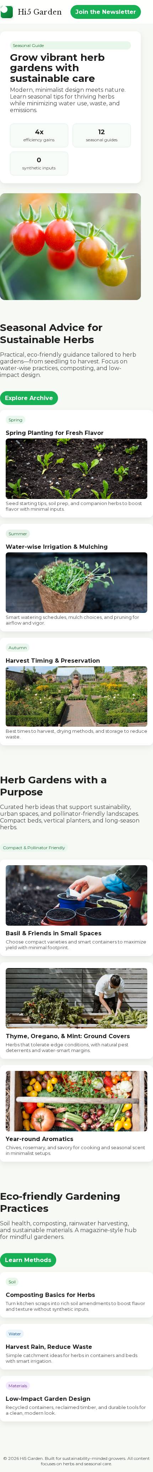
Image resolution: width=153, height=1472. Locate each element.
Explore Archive (29, 398)
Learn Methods (28, 1260)
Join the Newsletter (105, 12)
